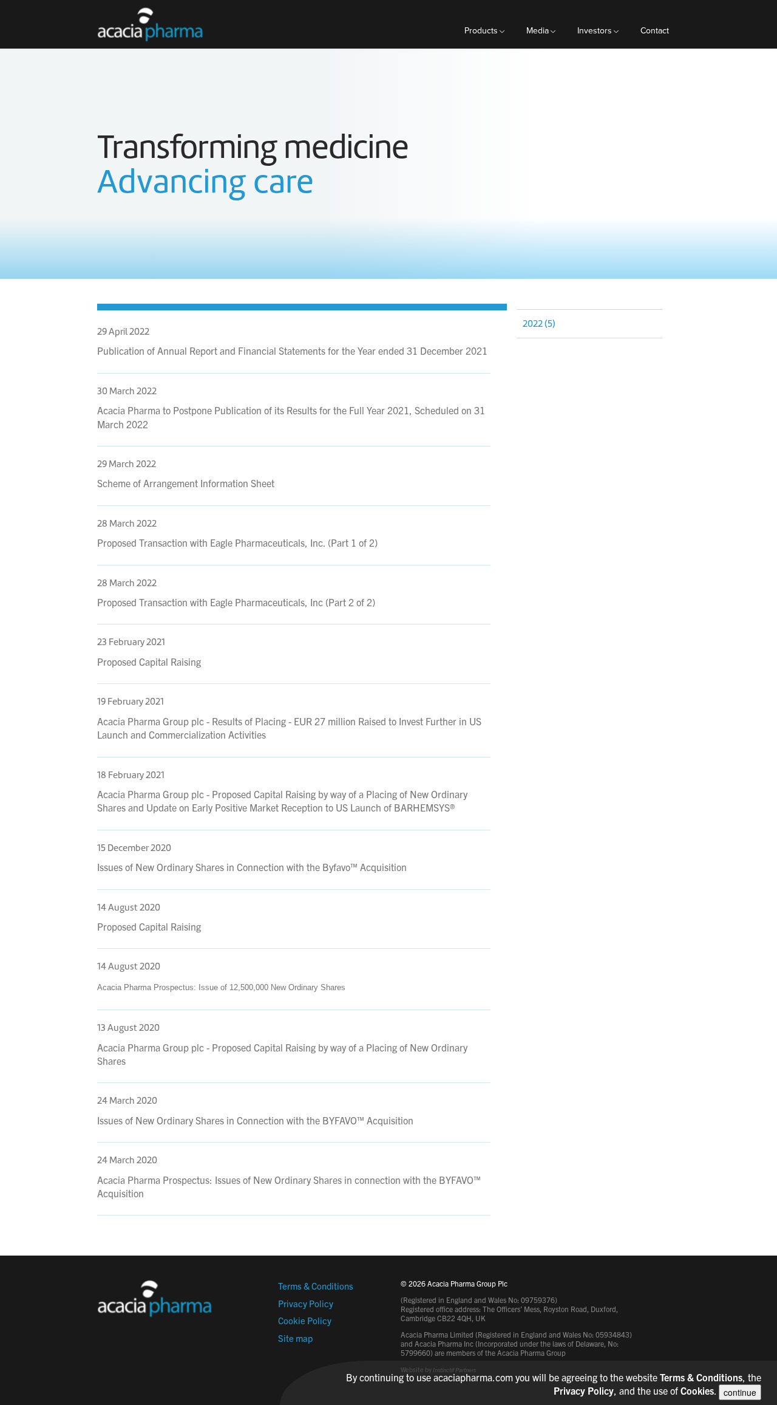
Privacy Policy (305, 1303)
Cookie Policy (304, 1320)
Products (481, 31)
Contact (654, 31)
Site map (295, 1338)
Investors (594, 31)
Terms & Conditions (315, 1285)
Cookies (697, 1390)
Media (537, 31)
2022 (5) (539, 324)
